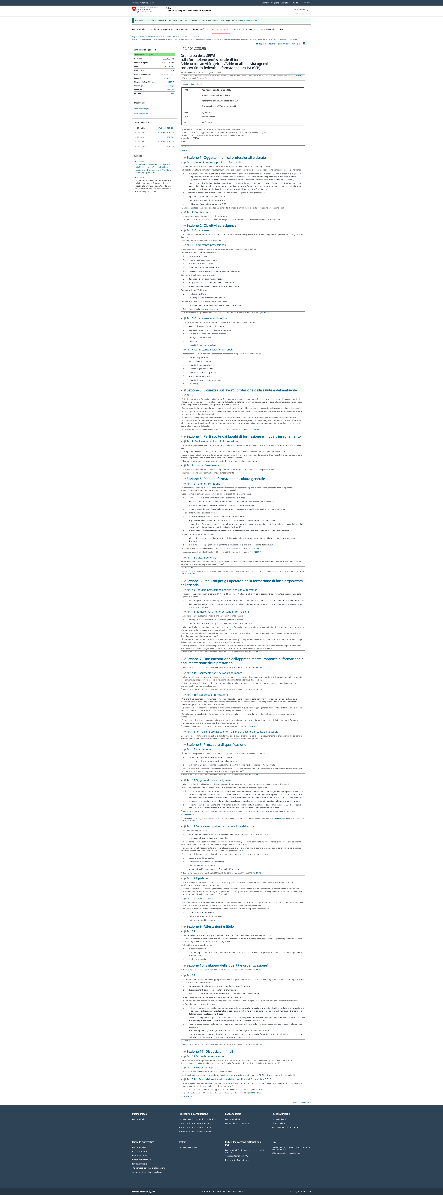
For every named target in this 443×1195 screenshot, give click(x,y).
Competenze (198, 230)
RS (185, 147)
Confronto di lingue (141, 109)
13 (197, 694)
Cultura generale (201, 557)
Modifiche (170, 90)
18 (242, 850)
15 (185, 791)
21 (251, 1037)
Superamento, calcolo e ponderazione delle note (220, 826)
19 (268, 964)
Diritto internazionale (141, 1159)
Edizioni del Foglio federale (237, 1123)
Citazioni (171, 93)
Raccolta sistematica (250, 20)
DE (293, 3)
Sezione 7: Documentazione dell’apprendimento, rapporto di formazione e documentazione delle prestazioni (242, 660)
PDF (168, 128)
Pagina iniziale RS (140, 1147)
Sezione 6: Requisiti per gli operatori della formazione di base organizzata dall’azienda (242, 582)
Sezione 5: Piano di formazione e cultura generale (226, 478)
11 (234, 662)
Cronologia (170, 86)
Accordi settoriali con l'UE (236, 1156)
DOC (172, 128)
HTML (160, 128)
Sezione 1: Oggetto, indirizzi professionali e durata (226, 157)
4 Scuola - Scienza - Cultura (176, 36)
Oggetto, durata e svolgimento (210, 780)
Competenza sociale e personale (210, 349)
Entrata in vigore (201, 1067)
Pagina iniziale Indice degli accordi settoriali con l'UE (244, 1151)
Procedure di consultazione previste (195, 1123)
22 (197, 1078)
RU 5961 (188, 1096)
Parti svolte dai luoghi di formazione (212, 441)
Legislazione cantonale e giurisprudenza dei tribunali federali (291, 1148)
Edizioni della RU (279, 1123)
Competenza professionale (206, 245)
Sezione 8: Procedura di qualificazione (216, 744)
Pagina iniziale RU (279, 1119)
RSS (152, 1191)
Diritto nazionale (139, 1155)
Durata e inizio (199, 212)
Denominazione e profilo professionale (214, 162)
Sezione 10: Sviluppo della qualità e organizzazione (227, 965)
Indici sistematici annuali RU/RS (285, 1127)
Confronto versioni (141, 114)
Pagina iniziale (138, 36)
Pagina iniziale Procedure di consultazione (197, 1119)
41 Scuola (193, 36)
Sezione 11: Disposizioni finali (210, 1051)
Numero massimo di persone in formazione (218, 611)
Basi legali (294, 1191)
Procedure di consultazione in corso (195, 1127)
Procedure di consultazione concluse (195, 1131)
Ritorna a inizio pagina (301, 1102)
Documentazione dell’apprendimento (220, 672)
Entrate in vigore (139, 1164)
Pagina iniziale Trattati (188, 1147)
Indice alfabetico (139, 1151)
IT (300, 3)
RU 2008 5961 (168, 66)
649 (263, 811)
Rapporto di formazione (213, 694)
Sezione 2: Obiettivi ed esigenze (211, 225)
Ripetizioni (197, 878)
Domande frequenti (270, 3)
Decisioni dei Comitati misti (237, 1160)
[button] (161, 29)
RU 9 (265, 313)
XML (164, 128)
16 (193, 807)
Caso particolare (201, 898)
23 (232, 1086)
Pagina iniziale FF (232, 1119)
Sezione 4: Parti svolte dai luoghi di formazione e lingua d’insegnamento (244, 436)
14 (243, 771)
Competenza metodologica (207, 318)
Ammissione (199, 749)
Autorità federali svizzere (143, 3)
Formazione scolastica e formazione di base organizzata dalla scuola (232, 731)
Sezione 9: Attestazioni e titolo (210, 926)
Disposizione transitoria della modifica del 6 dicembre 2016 (235, 1079)
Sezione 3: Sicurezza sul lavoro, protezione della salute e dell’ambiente (242, 390)
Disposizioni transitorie (205, 1056)
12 (196, 672)
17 (279, 807)
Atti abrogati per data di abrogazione (148, 1168)
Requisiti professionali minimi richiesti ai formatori (222, 589)
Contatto (285, 3)
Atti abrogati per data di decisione (147, 1172)
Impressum (306, 1191)
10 (230, 629)
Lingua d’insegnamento (205, 465)
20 (259, 1000)
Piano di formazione (203, 483)
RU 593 (190, 574)
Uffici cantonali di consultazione (286, 1153)
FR (297, 3)
